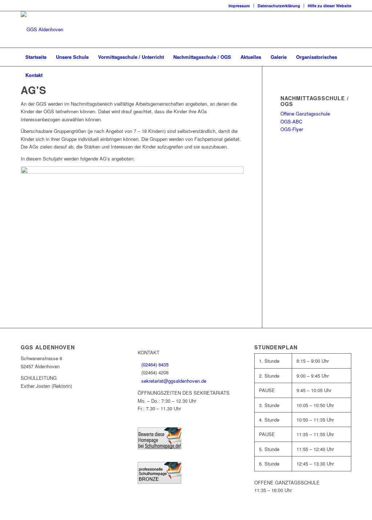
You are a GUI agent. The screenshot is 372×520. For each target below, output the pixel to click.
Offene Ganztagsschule (305, 113)
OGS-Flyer (291, 129)
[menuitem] (239, 6)
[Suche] (346, 75)
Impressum (239, 5)
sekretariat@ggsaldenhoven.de (173, 380)
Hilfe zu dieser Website (329, 5)
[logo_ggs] (42, 29)
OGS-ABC (291, 121)
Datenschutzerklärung (279, 5)
